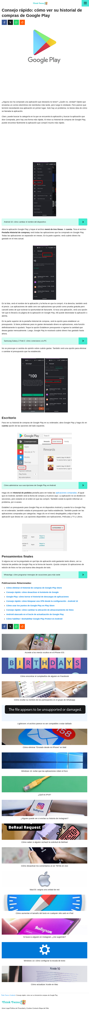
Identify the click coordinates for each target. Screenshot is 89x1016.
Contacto (35, 1008)
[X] (10, 22)
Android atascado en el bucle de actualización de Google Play (35, 614)
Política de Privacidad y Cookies (21, 1008)
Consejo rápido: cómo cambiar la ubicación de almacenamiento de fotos (40, 610)
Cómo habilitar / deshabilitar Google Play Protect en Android (34, 619)
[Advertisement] (44, 83)
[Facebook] (4, 22)
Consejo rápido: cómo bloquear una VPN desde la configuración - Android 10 (42, 601)
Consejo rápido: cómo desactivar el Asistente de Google (32, 592)
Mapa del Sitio (44, 1008)
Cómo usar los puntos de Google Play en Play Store (30, 606)
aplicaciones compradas (66, 493)
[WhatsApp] (16, 22)
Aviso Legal (6, 1008)
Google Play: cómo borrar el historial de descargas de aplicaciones (37, 597)
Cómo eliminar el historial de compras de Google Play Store (34, 588)
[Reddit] (22, 22)
